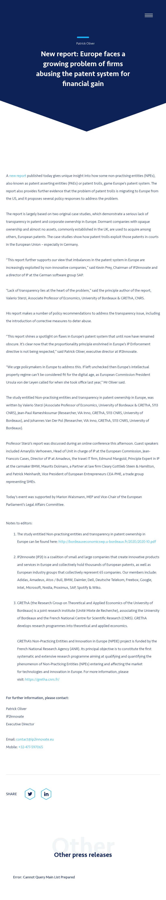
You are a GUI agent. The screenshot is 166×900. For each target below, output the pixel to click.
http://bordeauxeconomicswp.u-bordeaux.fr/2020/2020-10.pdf (107, 541)
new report (17, 175)
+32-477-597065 (30, 747)
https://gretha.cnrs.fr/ (42, 679)
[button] (149, 15)
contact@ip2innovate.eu (35, 739)
